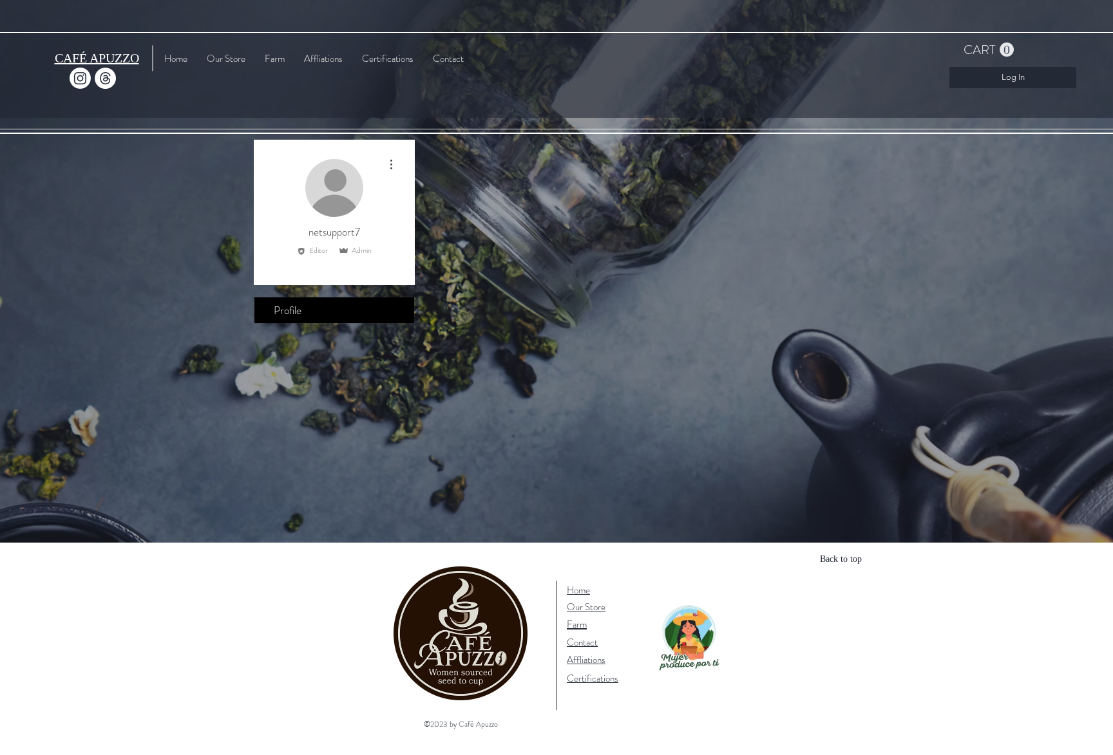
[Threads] (105, 78)
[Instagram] (80, 78)
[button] (989, 49)
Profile (287, 310)
